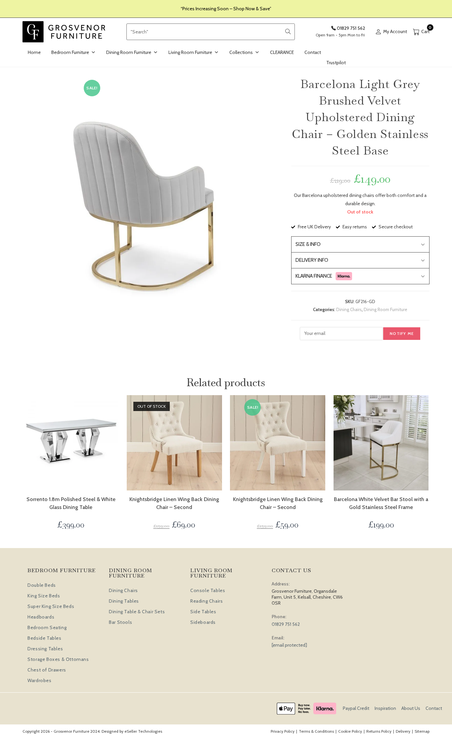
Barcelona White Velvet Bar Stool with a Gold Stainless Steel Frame (381, 503)
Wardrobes (39, 680)
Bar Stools (120, 622)
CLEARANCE (282, 52)
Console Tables (207, 590)
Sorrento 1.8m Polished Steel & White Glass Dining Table (70, 503)
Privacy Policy (282, 731)
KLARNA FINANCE (313, 276)
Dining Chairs (349, 309)
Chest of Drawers (46, 670)
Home (34, 52)
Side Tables (203, 612)
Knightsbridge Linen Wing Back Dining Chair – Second (174, 503)
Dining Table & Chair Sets (137, 612)
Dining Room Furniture (128, 52)
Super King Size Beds (50, 606)
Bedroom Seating (47, 627)
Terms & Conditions (316, 731)
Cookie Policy (350, 731)
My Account (395, 31)
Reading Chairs (206, 601)
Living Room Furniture (190, 52)
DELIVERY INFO (311, 260)
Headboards (40, 617)
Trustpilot (336, 63)
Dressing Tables (45, 649)
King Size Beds (43, 596)
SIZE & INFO (308, 244)
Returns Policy (378, 731)
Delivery (403, 731)
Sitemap (422, 731)
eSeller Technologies (143, 731)
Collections (241, 52)
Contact (312, 52)
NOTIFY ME (402, 333)
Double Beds (41, 585)
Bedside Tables (44, 638)
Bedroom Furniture (70, 52)
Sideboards (203, 622)
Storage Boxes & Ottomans (58, 659)
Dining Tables (124, 601)
